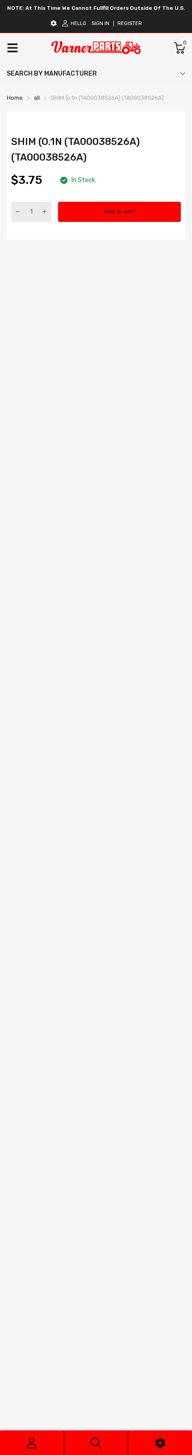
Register (129, 23)
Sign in (100, 23)
